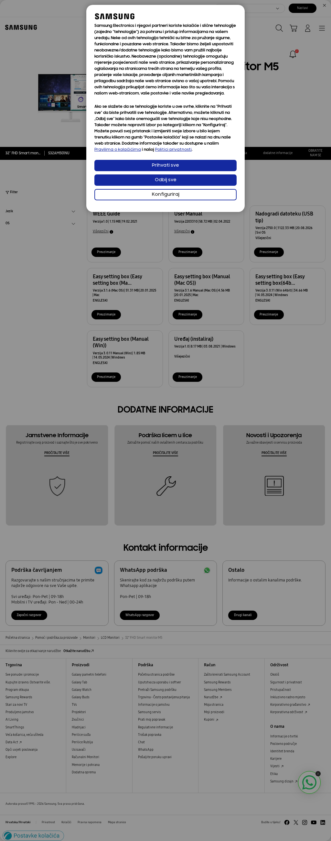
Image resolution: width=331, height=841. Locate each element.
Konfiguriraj (165, 194)
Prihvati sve (165, 165)
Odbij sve (165, 180)
